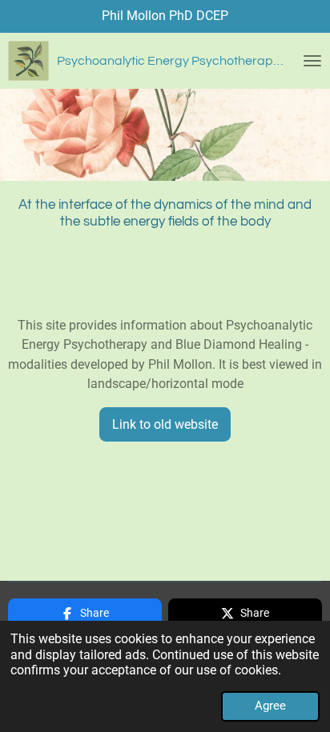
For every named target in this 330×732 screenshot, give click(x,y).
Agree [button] (270, 705)
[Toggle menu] (312, 61)
